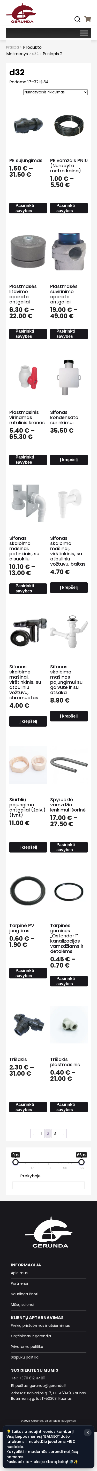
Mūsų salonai (22, 1304)
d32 (35, 53)
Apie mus (19, 1272)
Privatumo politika (27, 1346)
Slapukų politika (25, 1357)
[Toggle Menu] (84, 32)
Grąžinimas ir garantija (31, 1336)
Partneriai (19, 1283)
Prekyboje (30, 1176)
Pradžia (12, 47)
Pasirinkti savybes (25, 208)
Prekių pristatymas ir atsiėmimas (40, 1325)
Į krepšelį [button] (69, 459)
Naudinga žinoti (24, 1294)
